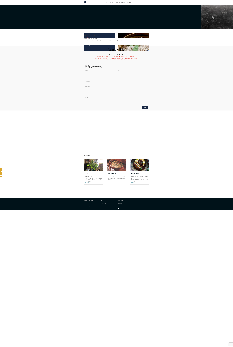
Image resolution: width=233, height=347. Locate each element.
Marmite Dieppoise (112, 173)
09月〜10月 (92, 174)
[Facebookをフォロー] (114, 209)
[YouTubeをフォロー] (119, 209)
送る (145, 107)
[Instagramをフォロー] (116, 209)
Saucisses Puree (135, 173)
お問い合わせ (128, 2)
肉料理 (92, 45)
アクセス (123, 2)
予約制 (87, 45)
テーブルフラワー (89, 173)
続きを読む (87, 182)
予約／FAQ (118, 2)
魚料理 (122, 174)
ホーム (107, 2)
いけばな (96, 174)
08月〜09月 (112, 2)
